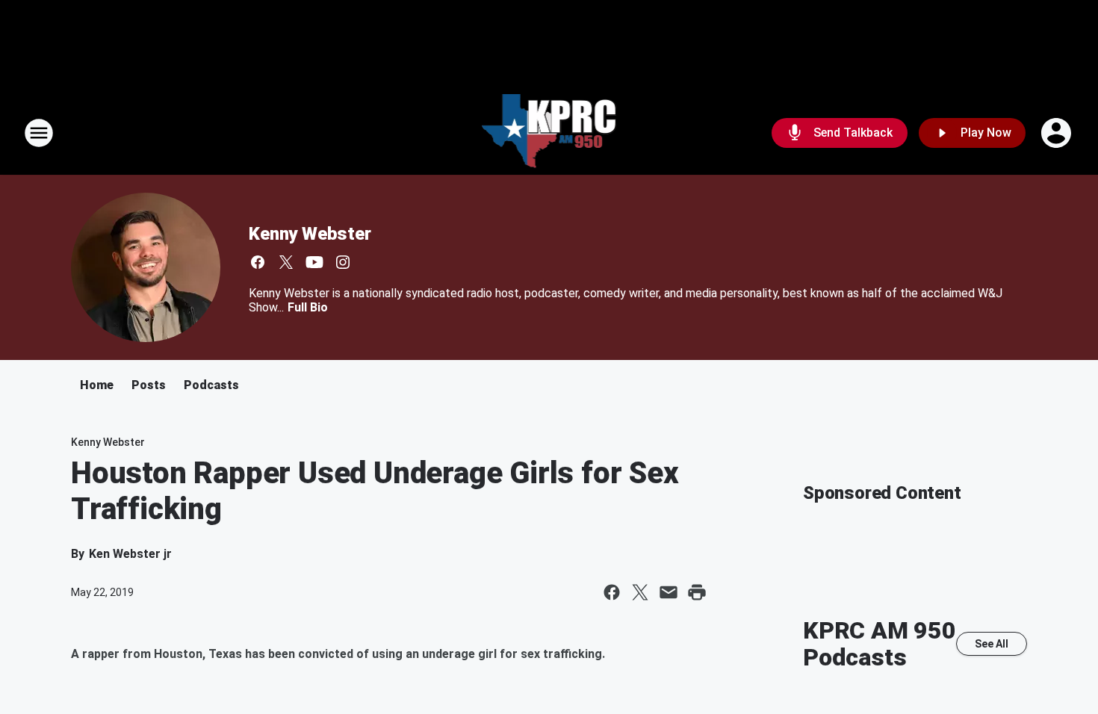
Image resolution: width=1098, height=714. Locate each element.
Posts (148, 385)
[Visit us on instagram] (343, 262)
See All (991, 644)
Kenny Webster (309, 233)
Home (97, 385)
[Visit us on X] (286, 262)
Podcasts (211, 385)
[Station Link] (549, 133)
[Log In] (1057, 133)
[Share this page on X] (640, 592)
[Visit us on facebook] (258, 262)
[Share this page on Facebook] (611, 592)
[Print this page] (696, 592)
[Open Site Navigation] (39, 133)
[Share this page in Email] (668, 592)
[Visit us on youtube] (314, 262)
